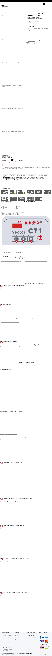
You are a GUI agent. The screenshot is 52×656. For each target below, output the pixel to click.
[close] (3, 14)
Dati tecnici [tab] (11, 164)
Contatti (49, 1)
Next (3, 154)
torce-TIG (29, 640)
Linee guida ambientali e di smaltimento (7, 650)
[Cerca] (44, 4)
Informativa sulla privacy (7, 643)
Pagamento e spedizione (7, 647)
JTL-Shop (49, 654)
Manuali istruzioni (31, 635)
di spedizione (29, 653)
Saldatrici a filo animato (32, 637)
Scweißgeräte (30, 639)
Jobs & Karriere (18, 639)
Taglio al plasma (9, 157)
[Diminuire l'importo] (27, 40)
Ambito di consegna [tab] (18, 164)
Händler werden (18, 637)
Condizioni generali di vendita (7, 640)
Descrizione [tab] (5, 164)
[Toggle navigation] (2, 3)
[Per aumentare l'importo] (36, 40)
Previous (4, 38)
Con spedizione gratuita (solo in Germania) (40, 28)
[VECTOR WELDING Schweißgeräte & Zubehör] (4, 6)
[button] (46, 4)
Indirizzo (4, 642)
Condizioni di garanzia (7, 645)
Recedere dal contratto (7, 635)
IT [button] (45, 1)
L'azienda (17, 635)
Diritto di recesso (6, 637)
